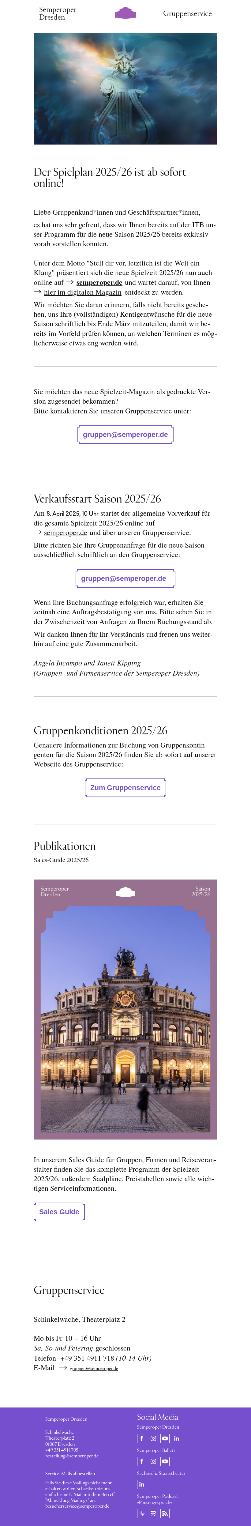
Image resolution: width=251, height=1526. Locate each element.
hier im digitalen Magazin (83, 292)
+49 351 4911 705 (61, 1450)
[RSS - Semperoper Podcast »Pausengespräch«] (165, 1513)
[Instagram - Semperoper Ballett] (153, 1461)
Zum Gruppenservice (125, 788)
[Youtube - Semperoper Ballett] (165, 1461)
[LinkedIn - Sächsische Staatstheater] (141, 1484)
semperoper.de (99, 282)
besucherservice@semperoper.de (77, 1506)
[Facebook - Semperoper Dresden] (141, 1438)
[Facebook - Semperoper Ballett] (141, 1461)
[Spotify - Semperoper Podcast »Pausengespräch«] (153, 1513)
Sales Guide (59, 1212)
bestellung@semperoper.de (72, 1456)
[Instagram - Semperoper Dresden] (153, 1438)
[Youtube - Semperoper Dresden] (165, 1438)
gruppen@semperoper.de (125, 435)
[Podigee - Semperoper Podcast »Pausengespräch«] (141, 1513)
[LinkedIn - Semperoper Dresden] (176, 1438)
